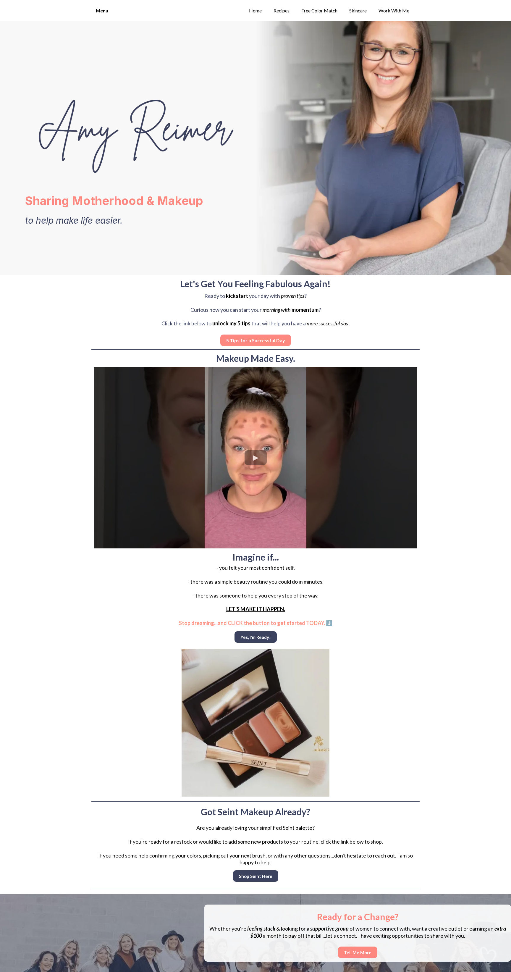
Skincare (358, 10)
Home (255, 10)
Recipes (282, 10)
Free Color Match (319, 10)
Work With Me (394, 10)
